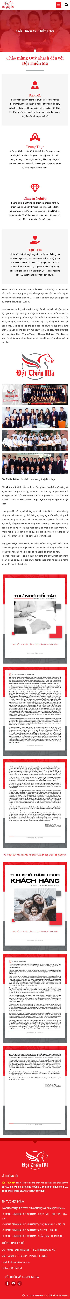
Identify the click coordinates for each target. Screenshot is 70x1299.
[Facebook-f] (7, 1283)
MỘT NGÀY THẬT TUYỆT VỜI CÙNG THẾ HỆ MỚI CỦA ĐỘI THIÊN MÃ (33, 1208)
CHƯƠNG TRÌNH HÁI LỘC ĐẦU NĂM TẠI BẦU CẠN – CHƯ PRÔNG (32, 1236)
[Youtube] (13, 1283)
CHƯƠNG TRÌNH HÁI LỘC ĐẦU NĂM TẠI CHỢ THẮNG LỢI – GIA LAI (33, 1224)
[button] (58, 5)
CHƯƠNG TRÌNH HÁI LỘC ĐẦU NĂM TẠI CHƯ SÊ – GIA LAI (29, 1230)
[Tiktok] (19, 1283)
